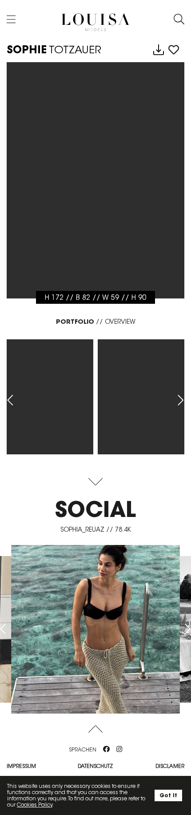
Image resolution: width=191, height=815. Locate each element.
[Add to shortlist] (173, 50)
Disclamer (169, 766)
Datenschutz (95, 766)
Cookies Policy (34, 804)
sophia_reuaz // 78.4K (95, 529)
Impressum (21, 766)
